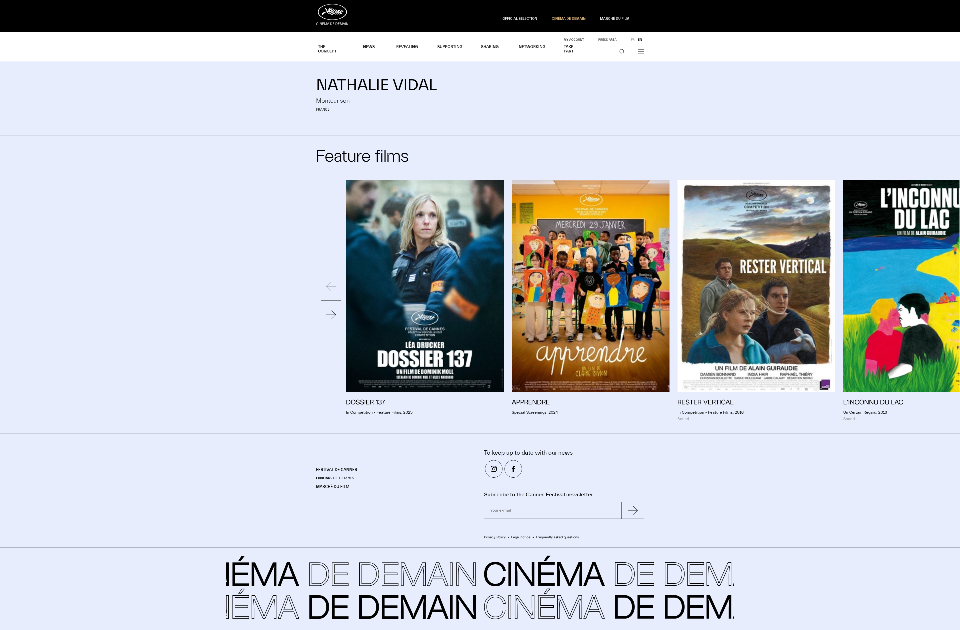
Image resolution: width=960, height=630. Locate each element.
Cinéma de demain (335, 478)
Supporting (449, 46)
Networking (532, 46)
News (369, 46)
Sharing (490, 46)
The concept (327, 48)
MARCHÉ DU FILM (615, 19)
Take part (569, 48)
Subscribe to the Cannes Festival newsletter (538, 495)
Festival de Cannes (336, 469)
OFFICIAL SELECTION (519, 19)
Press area (607, 39)
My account (574, 39)
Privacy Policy (495, 537)
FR (633, 39)
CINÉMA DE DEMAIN (569, 19)
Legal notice (520, 537)
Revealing (407, 46)
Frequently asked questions (557, 537)
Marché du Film (333, 486)
